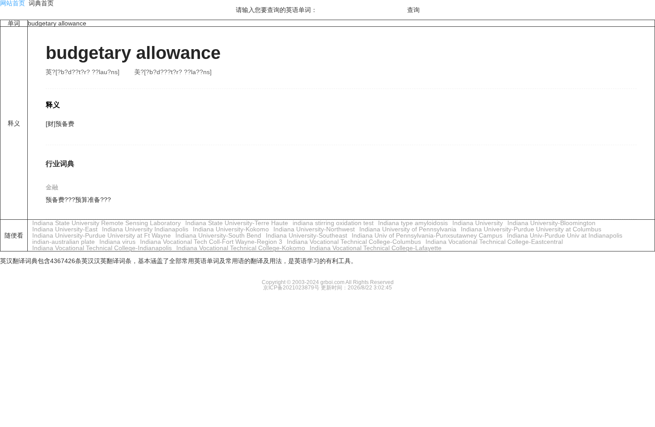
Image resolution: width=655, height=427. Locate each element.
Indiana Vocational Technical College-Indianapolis (102, 247)
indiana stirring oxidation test (333, 222)
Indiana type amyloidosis (413, 222)
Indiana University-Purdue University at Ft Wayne (101, 235)
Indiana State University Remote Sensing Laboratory (106, 222)
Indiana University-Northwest (314, 229)
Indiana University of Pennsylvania (407, 229)
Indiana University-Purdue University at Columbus (531, 229)
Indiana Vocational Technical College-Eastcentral (494, 241)
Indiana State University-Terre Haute (236, 222)
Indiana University (477, 222)
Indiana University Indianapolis (145, 229)
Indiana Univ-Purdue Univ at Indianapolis (564, 235)
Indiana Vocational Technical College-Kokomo (240, 247)
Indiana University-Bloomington (551, 222)
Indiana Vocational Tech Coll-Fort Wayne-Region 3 (211, 241)
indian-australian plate (63, 241)
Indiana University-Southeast (306, 235)
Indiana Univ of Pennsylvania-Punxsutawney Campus (427, 235)
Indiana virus (117, 241)
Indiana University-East (65, 229)
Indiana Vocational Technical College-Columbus (354, 241)
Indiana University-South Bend (218, 235)
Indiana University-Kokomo (231, 229)
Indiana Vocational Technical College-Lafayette (376, 247)
